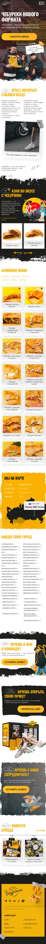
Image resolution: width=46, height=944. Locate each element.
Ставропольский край (9, 596)
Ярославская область (31, 620)
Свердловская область (31, 593)
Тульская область (30, 602)
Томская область (8, 602)
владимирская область (9, 547)
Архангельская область (31, 544)
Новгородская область (31, 571)
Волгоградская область (31, 547)
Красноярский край (8, 560)
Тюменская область (9, 605)
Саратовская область (30, 590)
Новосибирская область (10, 574)
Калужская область (8, 555)
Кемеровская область (30, 555)
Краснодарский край (30, 557)
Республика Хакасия (8, 587)
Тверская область (30, 598)
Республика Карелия (8, 582)
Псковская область (8, 579)
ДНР (2, 552)
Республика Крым (7, 585)
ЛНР (2, 566)
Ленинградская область (9, 563)
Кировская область (8, 557)
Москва (25, 566)
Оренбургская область (31, 574)
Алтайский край (7, 544)
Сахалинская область (9, 593)
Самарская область (8, 590)
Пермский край (6, 576)
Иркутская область (30, 552)
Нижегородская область (10, 571)
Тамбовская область (9, 598)
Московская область (8, 568)
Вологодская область (9, 549)
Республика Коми (29, 582)
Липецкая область (29, 563)
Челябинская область (10, 613)
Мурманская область (30, 568)
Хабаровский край (8, 608)
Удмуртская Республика (32, 605)
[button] (42, 3)
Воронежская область (31, 549)
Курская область (29, 560)
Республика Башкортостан (32, 579)
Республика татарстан (30, 585)
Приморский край (29, 576)
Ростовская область (30, 587)
